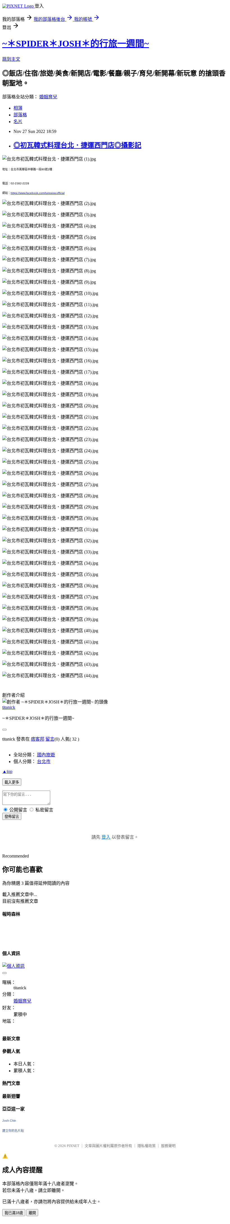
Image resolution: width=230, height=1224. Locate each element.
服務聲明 (168, 1146)
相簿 (17, 108)
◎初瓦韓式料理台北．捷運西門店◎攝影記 (77, 145)
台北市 (43, 761)
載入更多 (11, 782)
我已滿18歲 (13, 1213)
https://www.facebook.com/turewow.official (38, 192)
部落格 (20, 114)
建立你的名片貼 (13, 1130)
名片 (17, 121)
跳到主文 (11, 59)
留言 (49, 739)
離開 (32, 1213)
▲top (7, 771)
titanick (8, 707)
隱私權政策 (146, 1146)
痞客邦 (37, 739)
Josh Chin (9, 1120)
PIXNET (73, 1146)
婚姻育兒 (48, 96)
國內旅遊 (46, 754)
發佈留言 (11, 817)
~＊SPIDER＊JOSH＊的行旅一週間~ (75, 44)
